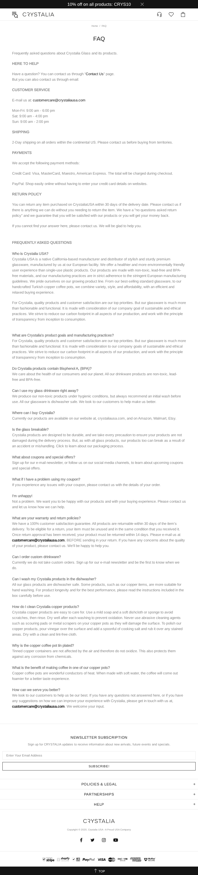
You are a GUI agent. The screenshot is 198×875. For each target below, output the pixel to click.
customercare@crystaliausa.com (59, 100)
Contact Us (95, 74)
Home (95, 26)
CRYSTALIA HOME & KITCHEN (38, 14)
